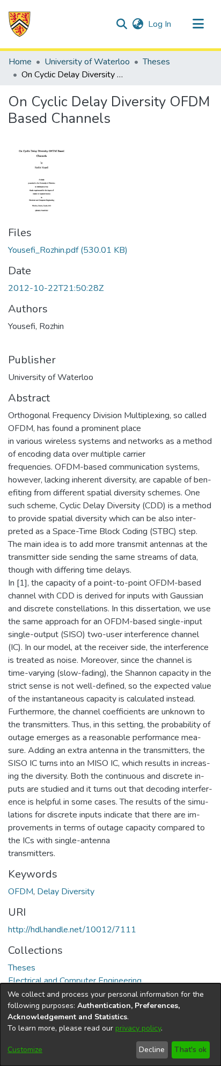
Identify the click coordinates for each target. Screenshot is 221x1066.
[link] (68, 250)
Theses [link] (156, 62)
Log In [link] (160, 24)
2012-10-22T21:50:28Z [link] (56, 288)
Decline (152, 1050)
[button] (19, 24)
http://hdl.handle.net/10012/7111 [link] (72, 930)
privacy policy (138, 1028)
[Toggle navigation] (198, 24)
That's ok (190, 1050)
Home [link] (20, 62)
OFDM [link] (20, 891)
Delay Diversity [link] (65, 891)
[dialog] (110, 1024)
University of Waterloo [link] (87, 62)
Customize (25, 1050)
